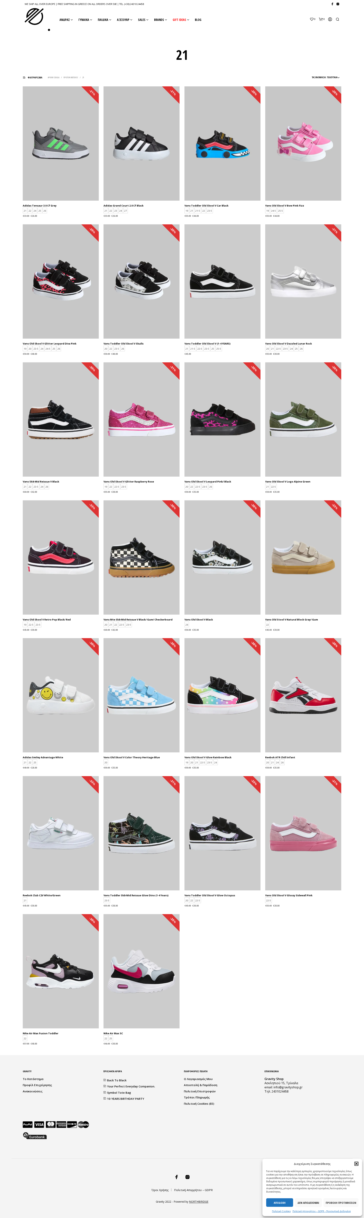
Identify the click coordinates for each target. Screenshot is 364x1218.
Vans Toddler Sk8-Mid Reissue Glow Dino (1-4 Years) (136, 895)
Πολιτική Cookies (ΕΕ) (199, 1103)
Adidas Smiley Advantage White (43, 757)
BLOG (198, 20)
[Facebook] (332, 4)
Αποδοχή (280, 1203)
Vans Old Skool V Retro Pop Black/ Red (47, 619)
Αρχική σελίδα (53, 77)
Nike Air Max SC (113, 1033)
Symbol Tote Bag (119, 1092)
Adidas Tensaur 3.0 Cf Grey (39, 205)
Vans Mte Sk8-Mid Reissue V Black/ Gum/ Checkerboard (138, 619)
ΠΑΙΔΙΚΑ (103, 20)
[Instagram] (337, 4)
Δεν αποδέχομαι (308, 1203)
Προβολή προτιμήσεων (341, 1203)
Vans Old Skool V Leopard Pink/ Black (207, 481)
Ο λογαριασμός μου (198, 1079)
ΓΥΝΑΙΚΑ (83, 20)
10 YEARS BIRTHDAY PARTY (125, 1099)
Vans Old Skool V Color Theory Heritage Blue (132, 757)
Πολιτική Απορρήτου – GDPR (193, 1190)
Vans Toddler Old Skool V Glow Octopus (209, 895)
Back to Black (116, 1080)
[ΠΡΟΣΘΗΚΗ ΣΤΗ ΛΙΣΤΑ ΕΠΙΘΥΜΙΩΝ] (61, 191)
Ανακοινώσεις (32, 1091)
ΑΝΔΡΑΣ (65, 20)
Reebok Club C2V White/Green (41, 895)
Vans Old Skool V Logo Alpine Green (287, 481)
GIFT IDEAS (179, 20)
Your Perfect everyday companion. (131, 1086)
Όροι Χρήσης (160, 1190)
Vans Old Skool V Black (198, 619)
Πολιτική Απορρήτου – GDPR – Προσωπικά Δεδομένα (322, 1211)
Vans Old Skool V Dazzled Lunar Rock (288, 343)
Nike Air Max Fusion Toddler (40, 1033)
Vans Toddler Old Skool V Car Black (206, 205)
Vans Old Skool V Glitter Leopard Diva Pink (49, 343)
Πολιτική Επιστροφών (200, 1091)
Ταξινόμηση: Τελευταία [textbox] (324, 77)
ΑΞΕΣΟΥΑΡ (123, 20)
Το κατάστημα (33, 1079)
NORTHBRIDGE (198, 1201)
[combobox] (312, 77)
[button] (356, 1164)
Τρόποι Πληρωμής (197, 1097)
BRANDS (159, 20)
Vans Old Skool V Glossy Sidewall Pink (288, 895)
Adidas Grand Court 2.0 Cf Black (124, 205)
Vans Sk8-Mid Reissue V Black (41, 481)
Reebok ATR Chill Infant (280, 757)
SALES (141, 20)
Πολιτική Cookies (281, 1211)
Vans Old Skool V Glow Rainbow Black (207, 757)
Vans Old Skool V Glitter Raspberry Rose (129, 481)
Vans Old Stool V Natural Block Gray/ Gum (291, 619)
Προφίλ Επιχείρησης (37, 1085)
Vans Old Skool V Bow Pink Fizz (284, 205)
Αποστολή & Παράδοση (200, 1085)
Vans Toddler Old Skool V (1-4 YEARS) (207, 343)
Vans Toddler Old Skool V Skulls (124, 343)
